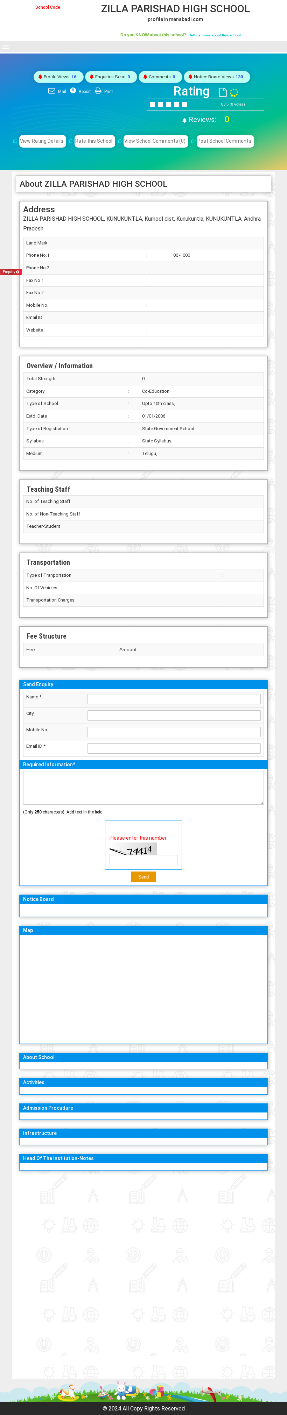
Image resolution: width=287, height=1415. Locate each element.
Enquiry (9, 272)
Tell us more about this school (215, 35)
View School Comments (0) (155, 141)
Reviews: (208, 119)
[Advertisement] (143, 1225)
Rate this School (93, 141)
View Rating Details (41, 141)
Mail (61, 91)
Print (108, 91)
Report (84, 91)
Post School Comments (224, 141)
